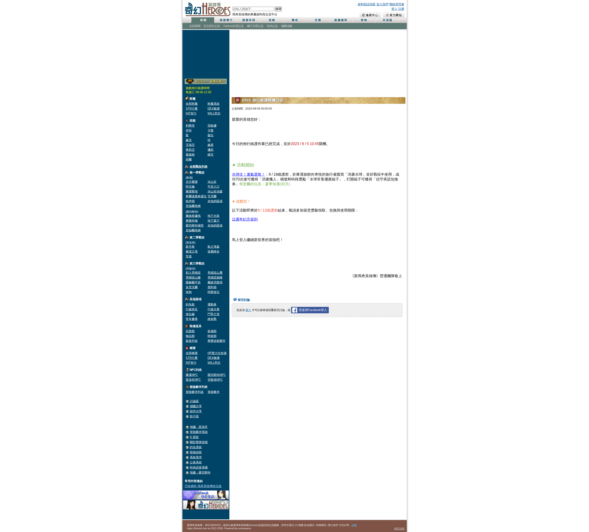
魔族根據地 (193, 216)
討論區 (194, 401)
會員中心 (370, 15)
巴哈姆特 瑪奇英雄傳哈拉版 (203, 486)
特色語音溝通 (199, 467)
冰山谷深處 (215, 191)
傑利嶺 (212, 287)
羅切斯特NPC (217, 375)
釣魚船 (190, 304)
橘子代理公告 (255, 26)
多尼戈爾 (192, 287)
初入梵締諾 (193, 272)
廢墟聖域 (192, 191)
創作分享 (196, 411)
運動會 (212, 304)
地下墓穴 (213, 220)
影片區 (194, 416)
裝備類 (212, 331)
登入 (394, 9)
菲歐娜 (212, 125)
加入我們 (382, 4)
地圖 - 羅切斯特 (200, 472)
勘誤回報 (399, 528)
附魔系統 (213, 103)
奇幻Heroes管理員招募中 (206, 81)
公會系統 (196, 462)
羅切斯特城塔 (195, 225)
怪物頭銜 (196, 452)
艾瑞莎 (190, 145)
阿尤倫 (190, 186)
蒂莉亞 (190, 149)
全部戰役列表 (199, 166)
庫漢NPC (192, 375)
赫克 (189, 140)
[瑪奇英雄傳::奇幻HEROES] (206, 508)
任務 (317, 20)
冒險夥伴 (213, 392)
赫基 (211, 145)
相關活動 (286, 26)
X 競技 (194, 437)
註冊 (401, 9)
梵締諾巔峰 (215, 277)
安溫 (189, 256)
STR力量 (192, 108)
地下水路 (213, 216)
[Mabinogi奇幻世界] (206, 498)
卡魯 (211, 130)
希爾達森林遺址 (196, 196)
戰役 (294, 20)
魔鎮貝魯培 (215, 282)
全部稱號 (192, 353)
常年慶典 (192, 319)
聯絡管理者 (396, 4)
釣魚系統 (196, 447)
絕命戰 (212, 319)
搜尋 (278, 9)
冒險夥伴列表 (195, 392)
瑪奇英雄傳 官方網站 (393, 15)
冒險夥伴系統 (199, 432)
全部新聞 (194, 26)
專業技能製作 (216, 341)
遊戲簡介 (225, 20)
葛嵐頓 (190, 154)
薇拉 (211, 135)
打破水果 (213, 309)
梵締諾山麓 (215, 272)
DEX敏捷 (214, 108)
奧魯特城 (192, 220)
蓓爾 (189, 159)
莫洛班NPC (193, 379)
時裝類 (212, 336)
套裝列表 (192, 341)
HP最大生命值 (217, 353)
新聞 (202, 20)
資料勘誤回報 (366, 4)
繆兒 (211, 154)
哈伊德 (190, 201)
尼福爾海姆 (193, 206)
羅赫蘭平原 (193, 282)
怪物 (363, 20)
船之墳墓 (213, 246)
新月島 (190, 246)
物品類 (190, 336)
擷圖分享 (196, 406)
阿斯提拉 (213, 292)
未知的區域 (215, 201)
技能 (271, 20)
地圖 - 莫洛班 (199, 427)
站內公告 (272, 26)
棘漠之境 (192, 251)
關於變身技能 (199, 442)
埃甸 (189, 292)
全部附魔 (192, 103)
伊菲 (189, 130)
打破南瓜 (192, 309)
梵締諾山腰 (193, 277)
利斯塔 (190, 125)
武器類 (190, 331)
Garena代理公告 (233, 26)
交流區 (386, 20)
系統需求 (196, 457)
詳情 (354, 525)
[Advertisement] (206, 53)
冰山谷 (212, 181)
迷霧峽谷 (213, 251)
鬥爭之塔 (213, 314)
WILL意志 (214, 113)
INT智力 (191, 113)
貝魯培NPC (215, 379)
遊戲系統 (248, 20)
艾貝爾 (212, 196)
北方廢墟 (192, 181)
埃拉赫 (190, 314)
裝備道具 (340, 20)
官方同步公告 (212, 26)
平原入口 (213, 186)
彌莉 (211, 149)
